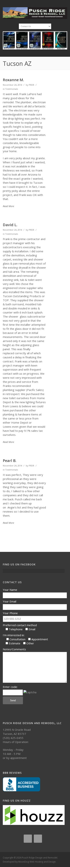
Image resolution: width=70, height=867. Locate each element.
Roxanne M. (13, 79)
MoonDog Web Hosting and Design (37, 861)
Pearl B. (9, 460)
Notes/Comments (14, 649)
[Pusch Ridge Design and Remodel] (35, 18)
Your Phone (10, 613)
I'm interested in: (13, 635)
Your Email (9, 601)
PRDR (31, 84)
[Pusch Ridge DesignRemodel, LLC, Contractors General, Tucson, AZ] (21, 784)
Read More (8, 206)
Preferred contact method (20, 625)
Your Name (10, 590)
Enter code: (10, 687)
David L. (10, 224)
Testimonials (11, 88)
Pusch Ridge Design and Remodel (39, 857)
